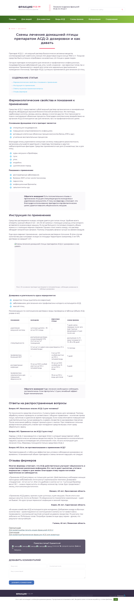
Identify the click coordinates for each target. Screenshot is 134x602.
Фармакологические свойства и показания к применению (35, 82)
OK (116, 599)
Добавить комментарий (22, 582)
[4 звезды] (40, 546)
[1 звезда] (16, 546)
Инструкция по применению (24, 85)
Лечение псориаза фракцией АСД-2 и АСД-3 (66, 8)
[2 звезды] (24, 546)
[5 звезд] (48, 546)
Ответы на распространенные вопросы (28, 89)
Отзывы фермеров (20, 92)
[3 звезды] (32, 546)
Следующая (14, 532)
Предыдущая (15, 528)
